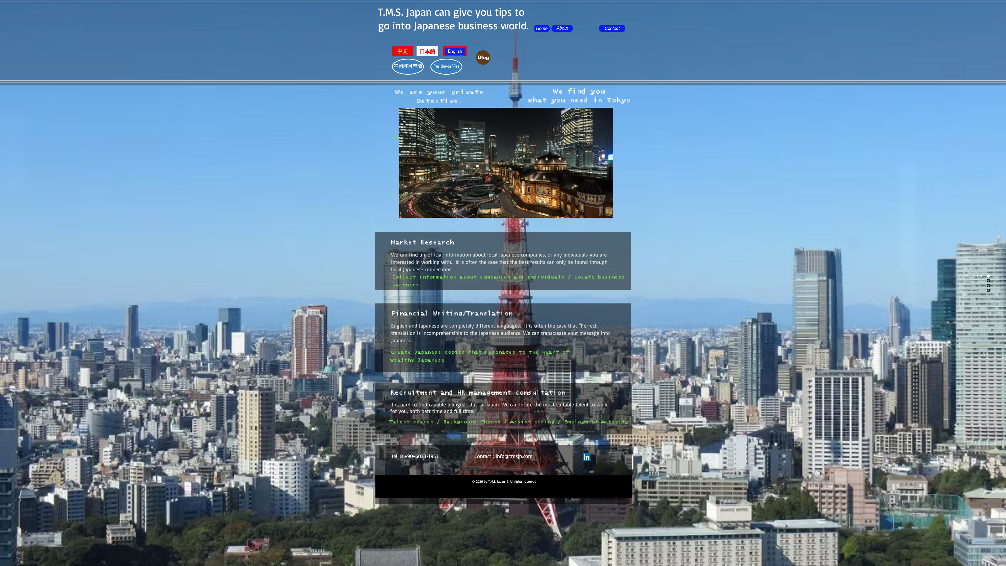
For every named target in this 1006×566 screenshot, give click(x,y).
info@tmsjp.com (514, 456)
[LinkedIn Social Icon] (587, 457)
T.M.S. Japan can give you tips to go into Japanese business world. (453, 18)
